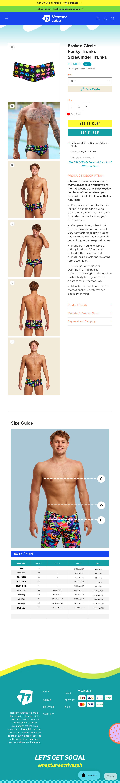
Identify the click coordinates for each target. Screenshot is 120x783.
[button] (6, 18)
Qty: (70, 100)
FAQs (68, 693)
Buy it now (90, 132)
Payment (48, 714)
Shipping (72, 68)
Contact (48, 707)
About (47, 700)
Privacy (70, 700)
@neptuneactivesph (60, 765)
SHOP (46, 691)
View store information (82, 157)
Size (70, 74)
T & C (67, 707)
